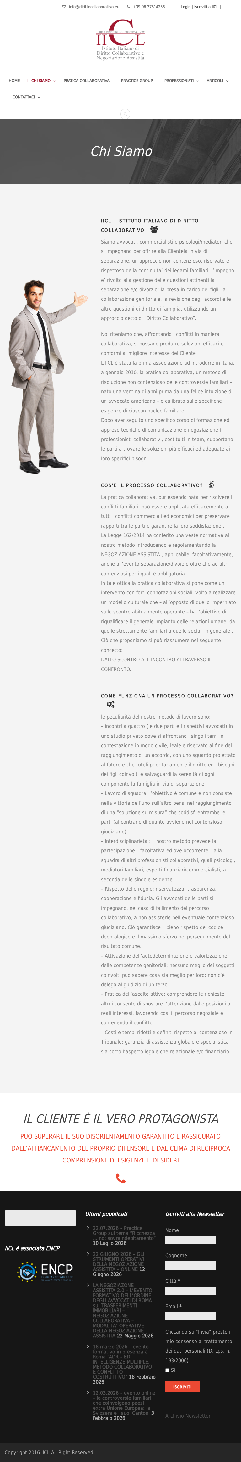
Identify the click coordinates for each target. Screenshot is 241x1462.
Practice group (137, 80)
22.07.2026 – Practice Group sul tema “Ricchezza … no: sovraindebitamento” (124, 1233)
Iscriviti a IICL (206, 6)
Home (14, 80)
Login (185, 6)
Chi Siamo (41, 80)
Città (172, 1281)
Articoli (215, 80)
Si (173, 1370)
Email (173, 1306)
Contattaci (24, 97)
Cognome (176, 1255)
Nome (172, 1230)
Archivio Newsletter (188, 1416)
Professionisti (179, 80)
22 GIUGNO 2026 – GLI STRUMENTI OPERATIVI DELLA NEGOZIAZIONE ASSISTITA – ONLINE (118, 1261)
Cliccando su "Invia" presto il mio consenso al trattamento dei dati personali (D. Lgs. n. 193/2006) (198, 1346)
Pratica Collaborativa (87, 80)
